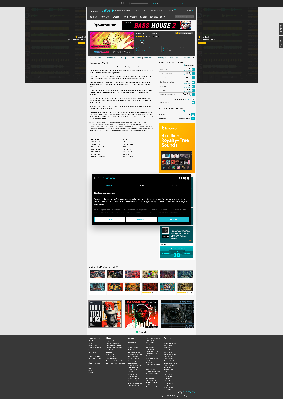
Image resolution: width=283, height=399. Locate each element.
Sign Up (137, 10)
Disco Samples (132, 374)
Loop (163, 17)
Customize (140, 219)
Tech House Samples (152, 351)
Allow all (173, 219)
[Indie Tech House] (105, 314)
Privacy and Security (94, 359)
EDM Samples (150, 378)
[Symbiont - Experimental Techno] (177, 314)
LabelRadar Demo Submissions (115, 363)
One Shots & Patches (167, 82)
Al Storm (173, 228)
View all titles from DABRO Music (149, 51)
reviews (281, 29)
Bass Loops (163, 69)
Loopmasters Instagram (113, 343)
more (190, 240)
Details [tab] (141, 186)
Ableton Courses (111, 356)
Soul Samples (132, 376)
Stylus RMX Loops (169, 381)
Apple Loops (167, 347)
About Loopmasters (94, 341)
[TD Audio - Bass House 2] (156, 25)
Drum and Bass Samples (135, 354)
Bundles (143, 17)
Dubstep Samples (133, 378)
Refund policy (92, 345)
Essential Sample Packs (153, 371)
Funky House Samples (153, 338)
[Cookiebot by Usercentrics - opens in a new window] (179, 178)
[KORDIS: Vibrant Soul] (150, 274)
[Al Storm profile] (166, 230)
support (281, 42)
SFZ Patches (167, 378)
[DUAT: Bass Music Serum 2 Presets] (185, 287)
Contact (90, 343)
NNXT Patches (168, 372)
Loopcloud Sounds (112, 341)
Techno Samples (133, 367)
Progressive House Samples (151, 355)
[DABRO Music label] (105, 25)
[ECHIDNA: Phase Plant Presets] (97, 287)
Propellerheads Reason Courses (116, 361)
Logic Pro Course (111, 359)
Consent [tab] (108, 186)
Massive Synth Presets (170, 363)
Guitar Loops (150, 340)
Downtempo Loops (134, 352)
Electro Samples (133, 356)
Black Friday (92, 352)
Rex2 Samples (168, 376)
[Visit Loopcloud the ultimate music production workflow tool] (177, 172)
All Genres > (132, 342)
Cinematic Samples (152, 358)
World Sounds (132, 372)
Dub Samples (150, 347)
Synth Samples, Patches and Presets (153, 366)
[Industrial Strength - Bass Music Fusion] (141, 314)
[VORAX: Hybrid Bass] (115, 274)
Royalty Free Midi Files (170, 365)
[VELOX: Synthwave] (132, 274)
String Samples (150, 349)
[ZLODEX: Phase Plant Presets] (167, 274)
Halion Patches (168, 356)
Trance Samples (133, 370)
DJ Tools (148, 360)
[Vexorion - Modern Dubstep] (97, 274)
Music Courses (110, 354)
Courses (154, 17)
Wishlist (163, 10)
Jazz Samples (132, 363)
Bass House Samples (152, 373)
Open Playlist (188, 3)
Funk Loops (149, 345)
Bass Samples (150, 362)
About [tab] (174, 186)
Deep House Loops (134, 381)
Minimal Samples (133, 385)
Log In (145, 10)
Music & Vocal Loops (166, 78)
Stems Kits (163, 86)
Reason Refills (168, 374)
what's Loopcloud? (186, 95)
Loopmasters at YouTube (113, 345)
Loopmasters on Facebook (114, 347)
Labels (116, 17)
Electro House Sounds (135, 383)
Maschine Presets (169, 361)
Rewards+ (172, 10)
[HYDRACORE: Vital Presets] (185, 274)
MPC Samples (168, 367)
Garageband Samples (170, 354)
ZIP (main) (163, 90)
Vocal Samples (150, 342)
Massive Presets (151, 369)
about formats (189, 65)
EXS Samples (168, 352)
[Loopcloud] (43, 45)
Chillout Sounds (133, 350)
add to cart (193, 69)
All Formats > (168, 341)
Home (90, 366)
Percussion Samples (134, 365)
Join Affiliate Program (94, 347)
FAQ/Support (154, 10)
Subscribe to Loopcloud (167, 94)
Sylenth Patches (168, 383)
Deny (110, 219)
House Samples (133, 361)
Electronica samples (152, 387)
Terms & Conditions (94, 356)
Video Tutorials (168, 387)
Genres (93, 17)
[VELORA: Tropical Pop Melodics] (132, 287)
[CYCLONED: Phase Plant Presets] (115, 287)
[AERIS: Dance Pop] (167, 287)
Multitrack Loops (168, 370)
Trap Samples (150, 376)
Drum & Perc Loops (166, 73)
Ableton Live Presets (170, 343)
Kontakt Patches (168, 359)
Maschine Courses (111, 350)
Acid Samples (168, 345)
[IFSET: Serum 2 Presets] (150, 287)
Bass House (143, 41)
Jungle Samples (151, 380)
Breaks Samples (133, 347)
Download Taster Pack (145, 48)
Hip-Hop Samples (133, 359)
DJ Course (109, 352)
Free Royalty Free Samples (151, 384)
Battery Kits (167, 350)
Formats (105, 17)
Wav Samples (168, 389)
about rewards (189, 111)
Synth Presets (130, 17)
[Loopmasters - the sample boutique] (111, 10)
